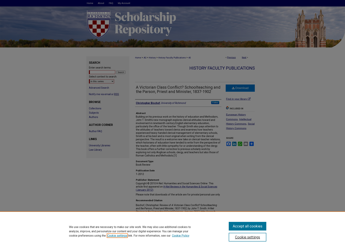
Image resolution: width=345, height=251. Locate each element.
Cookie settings (117, 235)
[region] (172, 231)
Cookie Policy (180, 235)
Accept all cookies (247, 226)
